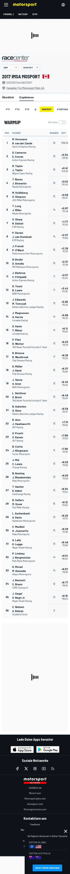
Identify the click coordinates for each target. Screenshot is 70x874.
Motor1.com (35, 793)
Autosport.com (35, 803)
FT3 (27, 109)
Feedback (35, 824)
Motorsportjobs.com (35, 798)
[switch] (57, 122)
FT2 (17, 109)
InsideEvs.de (35, 787)
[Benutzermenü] (63, 4)
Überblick (8, 97)
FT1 (8, 109)
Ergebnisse (26, 97)
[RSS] (52, 768)
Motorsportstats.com (35, 809)
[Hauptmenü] (6, 4)
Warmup (46, 109)
